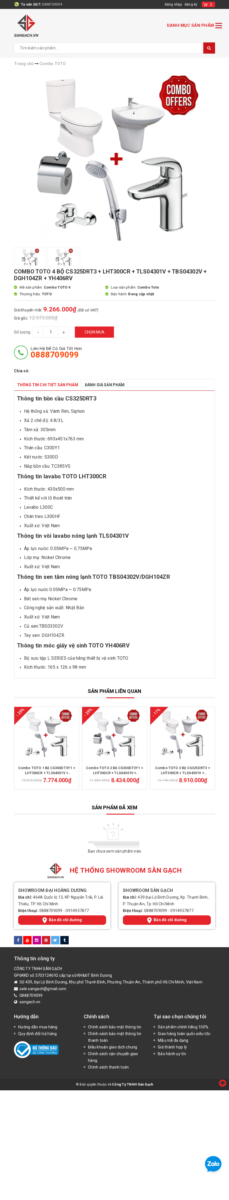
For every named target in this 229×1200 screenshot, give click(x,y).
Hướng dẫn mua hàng (38, 1027)
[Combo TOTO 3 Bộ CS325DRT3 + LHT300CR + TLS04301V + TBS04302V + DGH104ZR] (182, 735)
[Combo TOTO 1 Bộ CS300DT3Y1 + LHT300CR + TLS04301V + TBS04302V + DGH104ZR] (46, 735)
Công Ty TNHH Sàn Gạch (132, 1084)
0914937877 (77, 910)
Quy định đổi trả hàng (37, 1033)
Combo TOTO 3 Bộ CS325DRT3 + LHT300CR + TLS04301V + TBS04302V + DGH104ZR (182, 771)
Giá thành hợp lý (172, 1047)
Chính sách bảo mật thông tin (114, 1027)
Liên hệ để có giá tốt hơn (56, 352)
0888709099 (52, 4)
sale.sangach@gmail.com (43, 989)
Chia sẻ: (21, 371)
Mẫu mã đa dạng (173, 1040)
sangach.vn (30, 1002)
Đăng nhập (173, 4)
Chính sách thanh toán (108, 1067)
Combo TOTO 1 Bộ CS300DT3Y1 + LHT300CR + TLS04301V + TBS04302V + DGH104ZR (46, 771)
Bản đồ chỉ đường (65, 920)
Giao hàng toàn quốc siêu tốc (184, 1033)
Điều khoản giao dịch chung (112, 1047)
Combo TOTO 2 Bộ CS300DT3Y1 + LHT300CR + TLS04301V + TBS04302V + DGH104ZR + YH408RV (114, 771)
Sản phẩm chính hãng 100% (183, 1027)
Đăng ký (191, 4)
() (211, 4)
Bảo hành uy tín (172, 1054)
